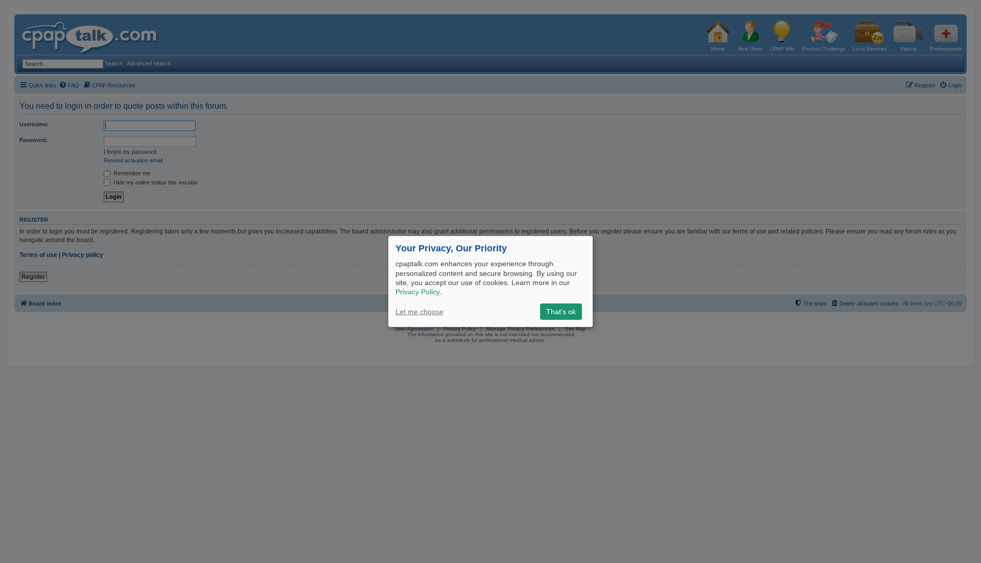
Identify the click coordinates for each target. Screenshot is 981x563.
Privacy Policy (417, 292)
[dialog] (490, 281)
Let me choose (419, 312)
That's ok (561, 312)
